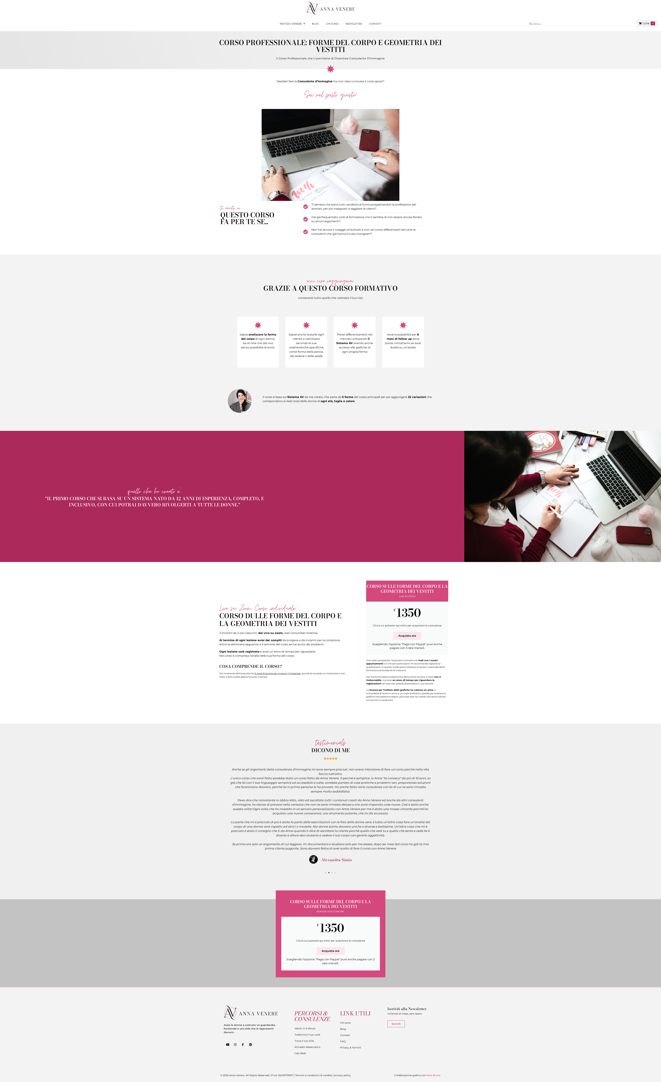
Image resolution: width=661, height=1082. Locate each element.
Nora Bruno (433, 1075)
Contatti (375, 23)
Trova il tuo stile (304, 1040)
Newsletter (353, 23)
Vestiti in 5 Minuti (305, 1028)
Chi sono (332, 23)
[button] (223, 816)
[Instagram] (235, 1044)
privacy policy (342, 1075)
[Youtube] (227, 1044)
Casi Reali (300, 1053)
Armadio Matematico (307, 1047)
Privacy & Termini (350, 1047)
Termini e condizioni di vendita (313, 1075)
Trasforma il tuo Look (307, 1034)
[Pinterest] (250, 1044)
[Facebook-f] (242, 1044)
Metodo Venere (291, 23)
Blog (315, 23)
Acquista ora (407, 635)
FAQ (342, 1041)
